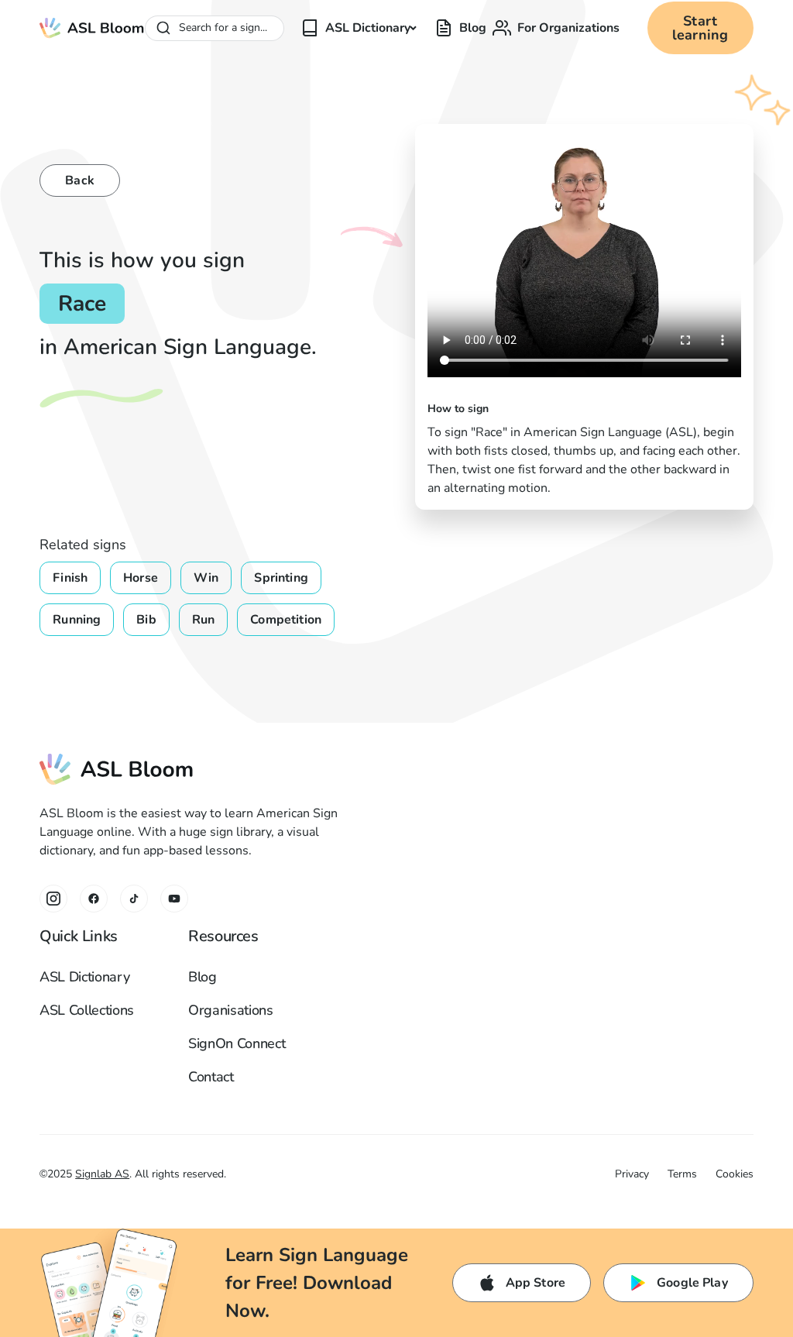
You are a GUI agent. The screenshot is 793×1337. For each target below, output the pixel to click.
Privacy (632, 1174)
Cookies (735, 1174)
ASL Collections (86, 1010)
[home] (91, 28)
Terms (682, 1174)
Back (79, 180)
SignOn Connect (236, 1043)
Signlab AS (102, 1174)
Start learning (700, 28)
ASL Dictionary (84, 977)
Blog (202, 977)
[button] (364, 27)
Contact (210, 1076)
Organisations (230, 1010)
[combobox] (214, 28)
